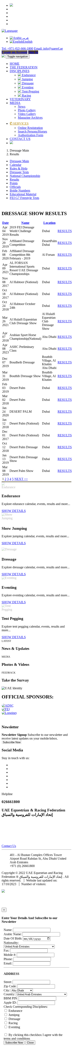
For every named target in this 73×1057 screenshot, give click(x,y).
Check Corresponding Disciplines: (26, 1006)
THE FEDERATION (24, 67)
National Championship (25, 176)
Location (49, 223)
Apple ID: (10, 1002)
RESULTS (65, 231)
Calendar (15, 164)
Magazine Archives (30, 117)
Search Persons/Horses (32, 131)
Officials (15, 187)
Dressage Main (19, 161)
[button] (10, 30)
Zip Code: (10, 986)
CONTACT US (20, 139)
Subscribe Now (11, 742)
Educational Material (23, 194)
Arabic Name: (13, 934)
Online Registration (30, 128)
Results (14, 179)
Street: (8, 982)
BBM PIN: (11, 998)
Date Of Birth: (13, 938)
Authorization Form (30, 135)
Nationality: (11, 942)
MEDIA (15, 103)
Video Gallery (27, 114)
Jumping (27, 79)
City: (7, 990)
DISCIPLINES (19, 71)
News (21, 106)
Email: (8, 963)
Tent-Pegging (30, 91)
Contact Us (9, 846)
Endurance (28, 75)
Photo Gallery (27, 110)
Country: (9, 994)
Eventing (27, 87)
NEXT (19, 479)
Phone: (8, 959)
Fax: (6, 950)
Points (14, 183)
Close (30, 1042)
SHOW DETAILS (14, 511)
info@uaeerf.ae (45, 866)
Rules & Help (18, 168)
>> (26, 479)
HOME (14, 63)
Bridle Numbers (20, 190)
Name (25, 223)
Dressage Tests (19, 172)
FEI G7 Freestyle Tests (24, 198)
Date (5, 223)
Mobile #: (10, 954)
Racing (26, 95)
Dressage (27, 83)
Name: (8, 930)
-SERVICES (19, 123)
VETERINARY (20, 99)
